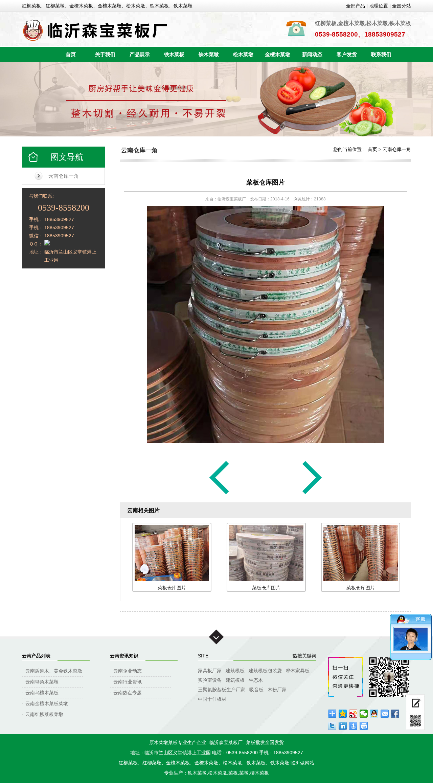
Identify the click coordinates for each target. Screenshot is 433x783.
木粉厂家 (277, 689)
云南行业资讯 (127, 681)
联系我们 (381, 54)
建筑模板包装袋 (265, 670)
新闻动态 (312, 54)
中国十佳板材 (212, 699)
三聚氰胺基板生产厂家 (221, 689)
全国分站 (401, 5)
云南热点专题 (127, 692)
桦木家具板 (298, 670)
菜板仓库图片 (265, 182)
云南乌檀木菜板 (42, 692)
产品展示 (140, 54)
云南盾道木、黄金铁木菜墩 (53, 671)
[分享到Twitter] (332, 726)
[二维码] (415, 721)
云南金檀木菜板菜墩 (46, 703)
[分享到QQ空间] (343, 714)
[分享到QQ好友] (374, 714)
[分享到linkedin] (343, 726)
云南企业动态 (127, 671)
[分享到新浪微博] (353, 714)
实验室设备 (210, 680)
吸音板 (256, 689)
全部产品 (355, 5)
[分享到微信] (364, 714)
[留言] (415, 703)
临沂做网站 (302, 762)
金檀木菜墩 (277, 54)
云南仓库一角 (63, 176)
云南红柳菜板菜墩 (44, 714)
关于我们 (105, 54)
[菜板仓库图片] (219, 494)
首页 (71, 54)
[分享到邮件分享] (385, 714)
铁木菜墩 (209, 54)
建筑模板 (235, 670)
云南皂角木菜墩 (42, 681)
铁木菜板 (174, 54)
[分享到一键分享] (353, 726)
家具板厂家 (210, 670)
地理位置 (378, 5)
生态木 (256, 680)
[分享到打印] (364, 726)
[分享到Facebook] (395, 714)
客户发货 (347, 54)
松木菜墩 (243, 54)
